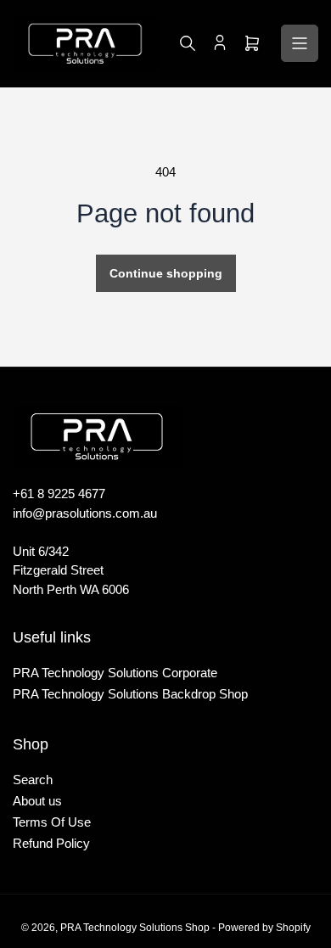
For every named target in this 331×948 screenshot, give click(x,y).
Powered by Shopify (264, 928)
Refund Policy (51, 843)
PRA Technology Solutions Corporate (115, 672)
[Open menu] (299, 43)
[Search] (187, 43)
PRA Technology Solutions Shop (135, 928)
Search (33, 779)
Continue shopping (165, 273)
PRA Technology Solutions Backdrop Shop (130, 694)
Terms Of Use (52, 822)
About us (37, 801)
